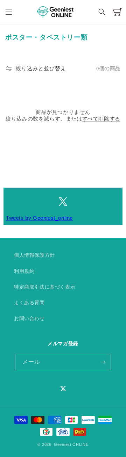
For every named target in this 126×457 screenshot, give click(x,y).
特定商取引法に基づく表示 (44, 287)
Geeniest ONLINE (71, 444)
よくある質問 (29, 302)
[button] (8, 12)
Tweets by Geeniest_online (39, 218)
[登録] (103, 362)
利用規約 (24, 271)
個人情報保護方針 (34, 255)
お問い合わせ (29, 318)
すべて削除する (101, 119)
